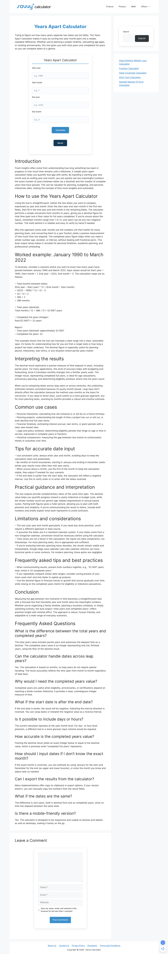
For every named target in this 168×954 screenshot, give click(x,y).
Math (133, 6)
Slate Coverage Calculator (132, 73)
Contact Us (64, 945)
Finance (110, 6)
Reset (60, 143)
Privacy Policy (78, 945)
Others (144, 6)
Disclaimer (92, 945)
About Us (52, 945)
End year (36, 97)
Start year (36, 68)
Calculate (60, 130)
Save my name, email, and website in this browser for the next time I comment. (59, 909)
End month (36, 112)
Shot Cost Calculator (130, 77)
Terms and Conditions (110, 945)
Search (126, 31)
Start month (37, 82)
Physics (122, 6)
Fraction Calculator (129, 68)
